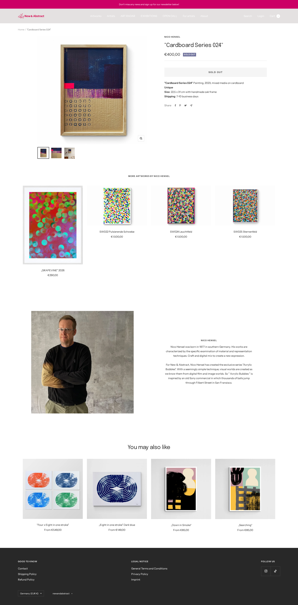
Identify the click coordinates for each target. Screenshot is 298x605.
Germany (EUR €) (29, 593)
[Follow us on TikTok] (275, 571)
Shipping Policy (27, 574)
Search (248, 16)
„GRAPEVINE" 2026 (52, 270)
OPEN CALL (170, 16)
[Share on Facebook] (175, 105)
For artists (189, 16)
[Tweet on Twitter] (185, 105)
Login (260, 16)
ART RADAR (128, 16)
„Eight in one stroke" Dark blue (117, 524)
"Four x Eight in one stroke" (53, 524)
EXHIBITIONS (149, 16)
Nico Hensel (172, 37)
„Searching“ (245, 525)
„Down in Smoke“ (181, 525)
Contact (23, 568)
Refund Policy (26, 579)
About (204, 16)
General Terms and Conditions (149, 568)
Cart (274, 16)
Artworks (95, 16)
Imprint (135, 579)
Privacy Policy (139, 574)
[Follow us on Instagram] (266, 571)
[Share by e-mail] (191, 105)
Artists (111, 16)
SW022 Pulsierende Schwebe (117, 231)
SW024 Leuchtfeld (181, 231)
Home (21, 29)
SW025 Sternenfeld (245, 231)
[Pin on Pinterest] (180, 105)
